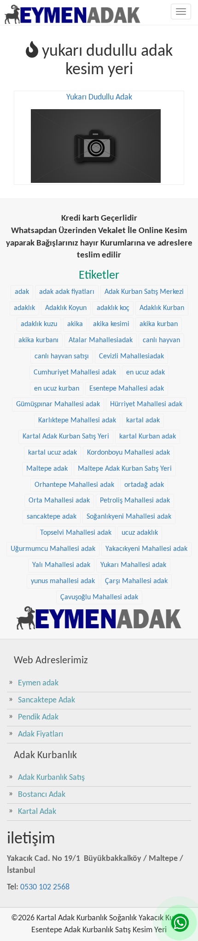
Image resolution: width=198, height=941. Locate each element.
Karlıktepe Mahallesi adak (77, 420)
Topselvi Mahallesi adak (75, 533)
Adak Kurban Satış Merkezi (144, 292)
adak (22, 292)
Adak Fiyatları (40, 734)
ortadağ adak (144, 485)
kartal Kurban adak (147, 436)
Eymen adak (38, 683)
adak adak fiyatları (66, 292)
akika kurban (159, 324)
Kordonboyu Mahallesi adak (128, 452)
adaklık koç (113, 308)
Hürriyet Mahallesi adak (146, 404)
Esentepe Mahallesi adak (126, 388)
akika (75, 324)
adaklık (24, 308)
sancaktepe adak (51, 516)
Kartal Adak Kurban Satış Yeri (66, 436)
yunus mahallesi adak (63, 581)
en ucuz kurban (56, 388)
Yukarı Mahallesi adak (133, 565)
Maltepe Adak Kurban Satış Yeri (125, 469)
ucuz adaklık (140, 533)
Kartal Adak (37, 811)
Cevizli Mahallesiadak (131, 356)
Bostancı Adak (41, 794)
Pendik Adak (38, 717)
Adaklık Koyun (66, 308)
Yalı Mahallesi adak (61, 565)
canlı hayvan (161, 340)
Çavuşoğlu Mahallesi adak (99, 597)
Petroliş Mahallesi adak (135, 500)
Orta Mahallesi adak (59, 500)
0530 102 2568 (45, 887)
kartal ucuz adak (52, 452)
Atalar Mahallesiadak (101, 340)
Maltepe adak (47, 469)
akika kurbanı (38, 340)
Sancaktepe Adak (46, 700)
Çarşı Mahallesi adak (136, 581)
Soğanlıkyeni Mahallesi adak (129, 516)
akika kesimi (111, 324)
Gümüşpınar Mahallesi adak (58, 404)
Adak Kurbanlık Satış (51, 777)
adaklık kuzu (39, 324)
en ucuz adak (145, 372)
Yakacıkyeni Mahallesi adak (146, 549)
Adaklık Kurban (162, 308)
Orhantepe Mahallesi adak (74, 485)
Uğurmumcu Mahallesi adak (53, 549)
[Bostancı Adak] (99, 618)
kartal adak (143, 420)
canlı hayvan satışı (62, 356)
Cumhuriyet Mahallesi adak (75, 372)
